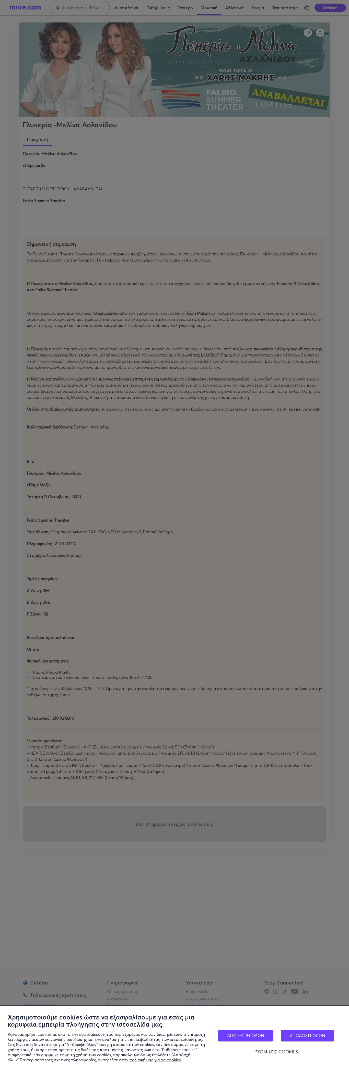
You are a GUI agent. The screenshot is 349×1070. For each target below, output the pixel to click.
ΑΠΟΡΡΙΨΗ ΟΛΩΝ (245, 1035)
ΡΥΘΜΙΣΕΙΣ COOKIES (276, 1051)
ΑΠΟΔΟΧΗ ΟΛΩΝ (307, 1035)
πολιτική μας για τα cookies (155, 1059)
